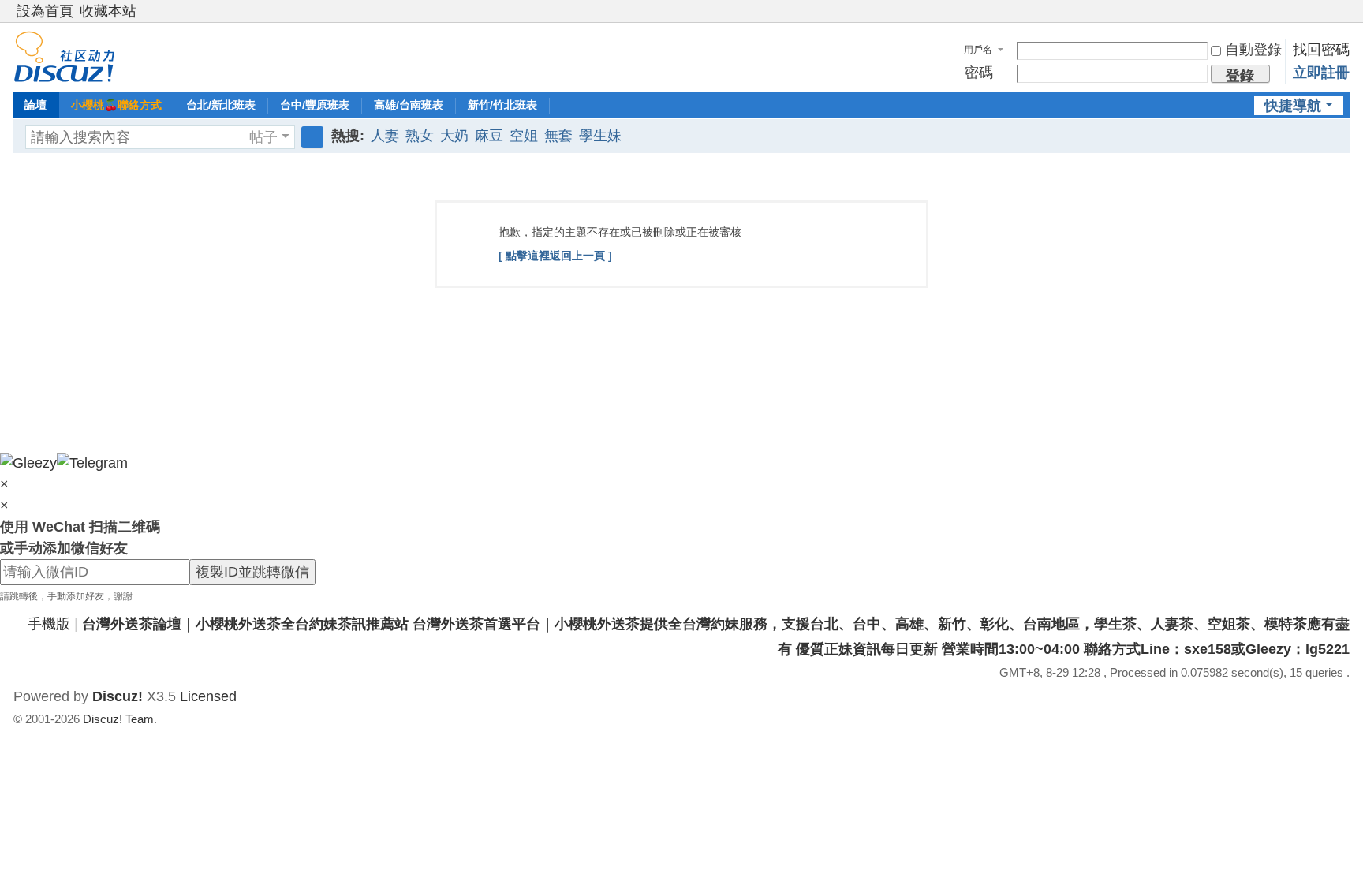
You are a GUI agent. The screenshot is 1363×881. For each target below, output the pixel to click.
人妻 (385, 136)
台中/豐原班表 (314, 105)
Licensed (208, 696)
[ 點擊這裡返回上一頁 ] (555, 255)
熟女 (419, 136)
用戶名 (978, 49)
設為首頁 (45, 11)
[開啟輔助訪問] (1327, 11)
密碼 (979, 72)
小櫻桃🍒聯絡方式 (116, 105)
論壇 (35, 105)
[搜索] (312, 137)
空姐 (524, 136)
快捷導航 (1292, 106)
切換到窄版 (1342, 17)
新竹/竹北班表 (502, 105)
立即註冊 (1321, 72)
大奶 (454, 136)
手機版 (49, 624)
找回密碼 (1321, 50)
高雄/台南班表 (408, 105)
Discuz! (117, 696)
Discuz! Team (118, 719)
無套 (558, 136)
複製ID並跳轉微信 (252, 572)
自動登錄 (1253, 50)
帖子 (263, 137)
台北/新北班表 (221, 105)
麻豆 (489, 136)
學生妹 (600, 136)
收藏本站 (108, 11)
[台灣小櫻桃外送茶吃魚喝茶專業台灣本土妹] (64, 56)
